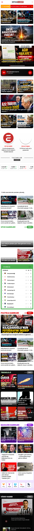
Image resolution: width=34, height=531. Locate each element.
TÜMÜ (17, 160)
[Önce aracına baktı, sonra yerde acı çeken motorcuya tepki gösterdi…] (9, 215)
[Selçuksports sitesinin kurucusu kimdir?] (9, 200)
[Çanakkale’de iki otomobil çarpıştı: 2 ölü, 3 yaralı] (25, 200)
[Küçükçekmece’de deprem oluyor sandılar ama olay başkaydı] (25, 215)
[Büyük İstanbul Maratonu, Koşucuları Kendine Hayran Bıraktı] (6, 524)
